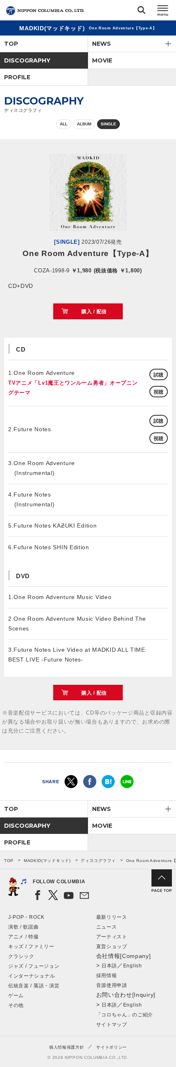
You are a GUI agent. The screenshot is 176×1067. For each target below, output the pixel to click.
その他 (16, 1005)
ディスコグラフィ (98, 860)
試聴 (158, 375)
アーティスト (111, 937)
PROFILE (17, 77)
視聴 (158, 392)
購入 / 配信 (94, 311)
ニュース (106, 927)
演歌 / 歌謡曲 (23, 927)
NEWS (101, 43)
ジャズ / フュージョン (33, 966)
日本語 (109, 966)
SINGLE (108, 124)
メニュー (163, 11)
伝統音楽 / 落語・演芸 (33, 986)
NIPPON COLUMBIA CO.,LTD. (45, 10)
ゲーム (16, 995)
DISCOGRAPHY (27, 60)
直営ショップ (111, 946)
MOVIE (102, 60)
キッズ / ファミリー (31, 946)
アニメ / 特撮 (23, 937)
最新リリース (111, 917)
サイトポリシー (111, 1047)
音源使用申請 (111, 985)
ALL (64, 124)
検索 (141, 11)
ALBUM (84, 124)
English (132, 966)
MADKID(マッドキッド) (47, 860)
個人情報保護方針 (66, 1047)
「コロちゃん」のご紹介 (124, 1015)
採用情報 (106, 975)
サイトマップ (111, 1024)
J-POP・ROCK (26, 917)
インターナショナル (31, 976)
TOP (11, 43)
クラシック (21, 956)
